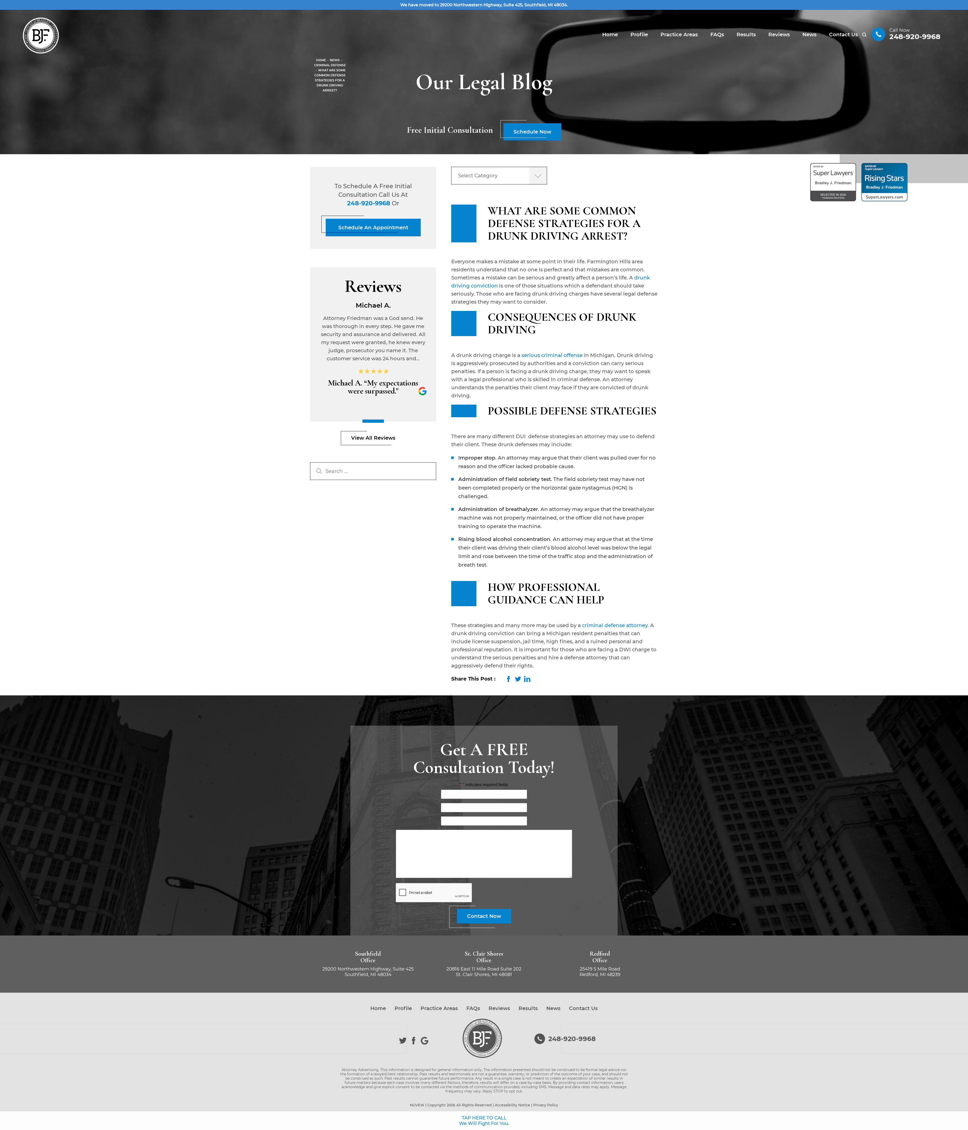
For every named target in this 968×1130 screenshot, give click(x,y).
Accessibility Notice (512, 1105)
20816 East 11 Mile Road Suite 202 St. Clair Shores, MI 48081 (483, 971)
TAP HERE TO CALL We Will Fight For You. (484, 1120)
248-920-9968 (914, 36)
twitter (518, 679)
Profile (639, 34)
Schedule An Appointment (373, 227)
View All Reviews (373, 438)
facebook (508, 679)
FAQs (717, 34)
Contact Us (843, 34)
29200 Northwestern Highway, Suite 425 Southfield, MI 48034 (368, 971)
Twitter (403, 1041)
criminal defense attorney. (615, 625)
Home (610, 34)
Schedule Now (532, 132)
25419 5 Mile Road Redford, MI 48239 (600, 971)
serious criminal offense (551, 355)
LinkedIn (527, 679)
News (809, 34)
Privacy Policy (545, 1105)
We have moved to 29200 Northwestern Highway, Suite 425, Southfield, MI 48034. (484, 5)
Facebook (414, 1041)
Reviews (779, 34)
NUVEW (417, 1105)
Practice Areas (679, 34)
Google (425, 1041)
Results (746, 34)
